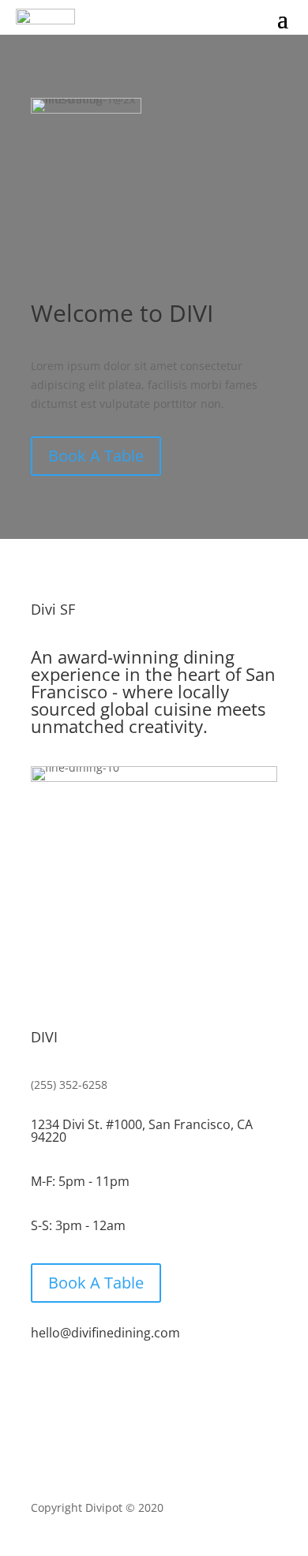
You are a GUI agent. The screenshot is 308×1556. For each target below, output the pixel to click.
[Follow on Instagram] (188, 1383)
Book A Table (96, 455)
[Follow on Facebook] (119, 1383)
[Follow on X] (154, 1383)
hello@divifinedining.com (105, 1332)
